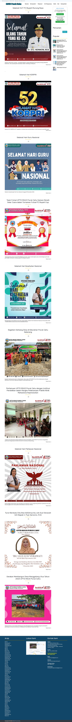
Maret (6, 650)
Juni (6, 662)
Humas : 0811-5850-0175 (20, 0)
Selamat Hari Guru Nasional (28, 137)
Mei (5, 641)
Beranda (27, 3)
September (7, 645)
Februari (6, 652)
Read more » (48, 64)
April (6, 649)
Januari (6, 653)
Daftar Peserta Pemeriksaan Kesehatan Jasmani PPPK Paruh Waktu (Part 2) (62, 51)
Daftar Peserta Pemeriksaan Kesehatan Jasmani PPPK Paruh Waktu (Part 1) (62, 57)
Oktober (6, 644)
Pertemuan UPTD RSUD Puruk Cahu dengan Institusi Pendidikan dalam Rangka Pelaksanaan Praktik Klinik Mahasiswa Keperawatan (28, 390)
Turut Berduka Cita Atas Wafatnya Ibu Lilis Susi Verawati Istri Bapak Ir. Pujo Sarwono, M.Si (28, 514)
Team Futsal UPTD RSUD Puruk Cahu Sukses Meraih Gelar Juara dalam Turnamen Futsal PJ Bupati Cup (28, 201)
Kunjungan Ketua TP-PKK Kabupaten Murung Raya (62, 41)
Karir (58, 3)
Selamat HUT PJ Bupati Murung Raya (28, 8)
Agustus (6, 660)
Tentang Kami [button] (33, 3)
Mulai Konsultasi (60, 14)
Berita (54, 3)
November (7, 643)
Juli (5, 647)
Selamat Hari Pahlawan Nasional (28, 449)
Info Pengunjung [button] (47, 3)
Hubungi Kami (64, 3)
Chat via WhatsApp (60, 21)
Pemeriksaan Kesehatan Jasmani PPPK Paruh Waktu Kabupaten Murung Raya (62, 63)
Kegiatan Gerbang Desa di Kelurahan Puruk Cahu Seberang (28, 331)
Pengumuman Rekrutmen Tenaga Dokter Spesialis (61, 46)
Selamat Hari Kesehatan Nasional (28, 266)
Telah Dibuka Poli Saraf (61, 67)
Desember (7, 654)
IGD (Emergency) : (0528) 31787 (8, 0)
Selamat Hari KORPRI (28, 75)
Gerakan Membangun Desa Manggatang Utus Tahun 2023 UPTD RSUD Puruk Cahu (28, 578)
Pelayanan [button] (40, 3)
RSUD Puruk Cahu (16, 720)
